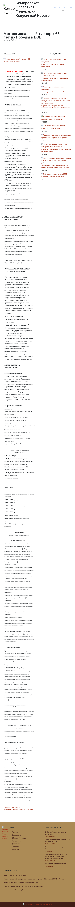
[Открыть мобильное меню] (63, 10)
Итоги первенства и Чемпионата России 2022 (21, 882)
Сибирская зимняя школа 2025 (52, 176)
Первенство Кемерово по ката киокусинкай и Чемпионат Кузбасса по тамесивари (55, 108)
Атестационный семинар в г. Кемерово (55, 92)
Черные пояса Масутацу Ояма (15, 890)
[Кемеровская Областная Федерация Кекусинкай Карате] (5, 833)
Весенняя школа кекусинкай (51, 119)
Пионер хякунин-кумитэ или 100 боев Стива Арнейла (23, 886)
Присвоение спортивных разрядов (54, 137)
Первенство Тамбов (12, 807)
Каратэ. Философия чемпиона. (15, 875)
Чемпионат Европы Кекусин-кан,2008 (19, 810)
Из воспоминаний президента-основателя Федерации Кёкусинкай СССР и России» (34, 879)
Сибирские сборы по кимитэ (51, 128)
